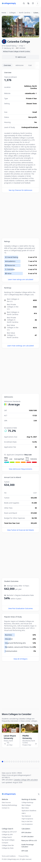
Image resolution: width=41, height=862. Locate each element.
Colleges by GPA (7, 834)
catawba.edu (30, 93)
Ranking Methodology (9, 805)
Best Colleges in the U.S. (13, 300)
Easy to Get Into (27, 821)
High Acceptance (27, 819)
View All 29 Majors (20, 659)
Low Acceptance (27, 824)
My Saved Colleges (8, 840)
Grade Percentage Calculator (27, 845)
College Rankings (27, 802)
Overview (7, 65)
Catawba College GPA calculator (26, 780)
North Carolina (33, 87)
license (36, 36)
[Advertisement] (20, 215)
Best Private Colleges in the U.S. (12, 306)
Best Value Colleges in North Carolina (12, 335)
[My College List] (33, 3)
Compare (5, 843)
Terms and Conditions (9, 856)
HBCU (24, 813)
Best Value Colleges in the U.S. (12, 327)
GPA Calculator (26, 832)
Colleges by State (7, 848)
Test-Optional (26, 816)
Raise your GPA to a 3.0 (29, 840)
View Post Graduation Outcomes (20, 608)
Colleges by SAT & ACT (9, 832)
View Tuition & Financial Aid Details (20, 530)
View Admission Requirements (20, 469)
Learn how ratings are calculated (20, 279)
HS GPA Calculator (27, 836)
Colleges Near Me (8, 845)
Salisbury (27, 86)
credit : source (27, 36)
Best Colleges (25, 294)
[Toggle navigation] (37, 3)
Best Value (25, 808)
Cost (30, 65)
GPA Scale (24, 851)
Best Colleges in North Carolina (13, 313)
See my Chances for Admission (20, 190)
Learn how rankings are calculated (20, 346)
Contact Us (5, 808)
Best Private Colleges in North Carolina (12, 319)
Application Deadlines (29, 811)
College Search (7, 837)
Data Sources (6, 802)
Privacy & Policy (23, 856)
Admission (20, 65)
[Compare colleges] (28, 3)
